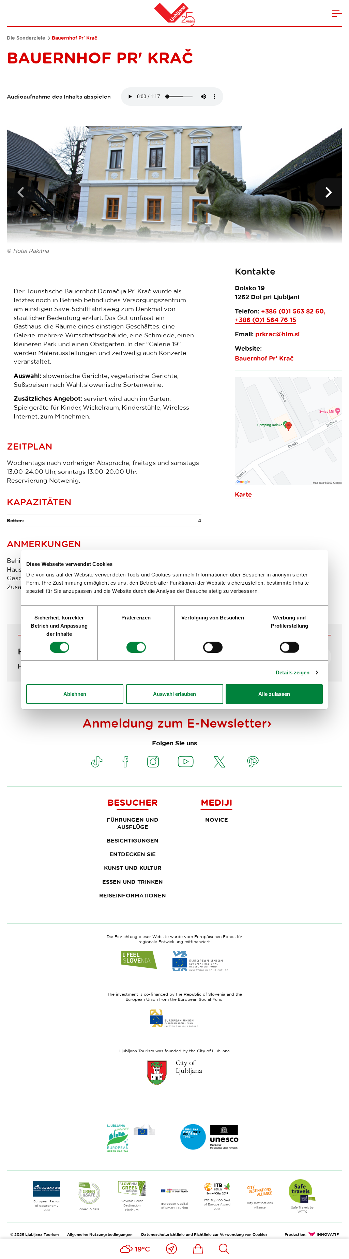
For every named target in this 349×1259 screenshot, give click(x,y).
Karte (243, 494)
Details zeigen (292, 672)
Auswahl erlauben (174, 694)
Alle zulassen (274, 694)
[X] (219, 761)
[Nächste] (328, 192)
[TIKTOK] (97, 761)
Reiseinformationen (132, 895)
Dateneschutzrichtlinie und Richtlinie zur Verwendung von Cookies (204, 1234)
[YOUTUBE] (186, 761)
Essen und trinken (132, 882)
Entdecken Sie (132, 854)
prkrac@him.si (277, 334)
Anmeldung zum (174, 723)
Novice (216, 820)
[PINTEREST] (252, 761)
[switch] (136, 647)
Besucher (132, 802)
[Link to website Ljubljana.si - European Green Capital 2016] (131, 1138)
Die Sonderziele (26, 38)
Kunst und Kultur (133, 868)
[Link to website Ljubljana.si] (174, 1072)
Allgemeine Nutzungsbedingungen (100, 1234)
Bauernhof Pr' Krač (264, 358)
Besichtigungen (132, 840)
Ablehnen (74, 694)
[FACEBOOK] (125, 761)
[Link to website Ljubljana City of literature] (209, 1137)
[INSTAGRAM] (153, 761)
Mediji (216, 802)
